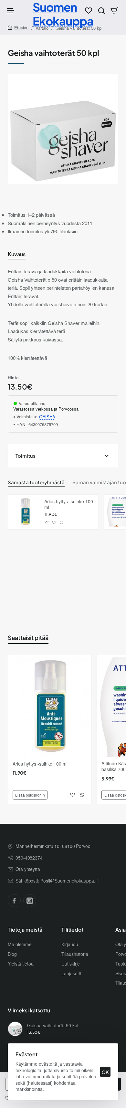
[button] (47, 522)
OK (105, 1072)
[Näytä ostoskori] (114, 10)
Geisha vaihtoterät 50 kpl (52, 1025)
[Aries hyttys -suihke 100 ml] (25, 512)
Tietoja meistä (25, 929)
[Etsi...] (101, 10)
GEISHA (47, 417)
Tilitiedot (72, 929)
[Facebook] (14, 900)
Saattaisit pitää (28, 637)
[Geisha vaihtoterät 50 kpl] (15, 1028)
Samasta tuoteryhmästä (36, 482)
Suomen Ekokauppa (63, 14)
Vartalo (42, 28)
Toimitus (26, 456)
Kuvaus (17, 254)
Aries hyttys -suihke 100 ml (68, 504)
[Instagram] (29, 900)
